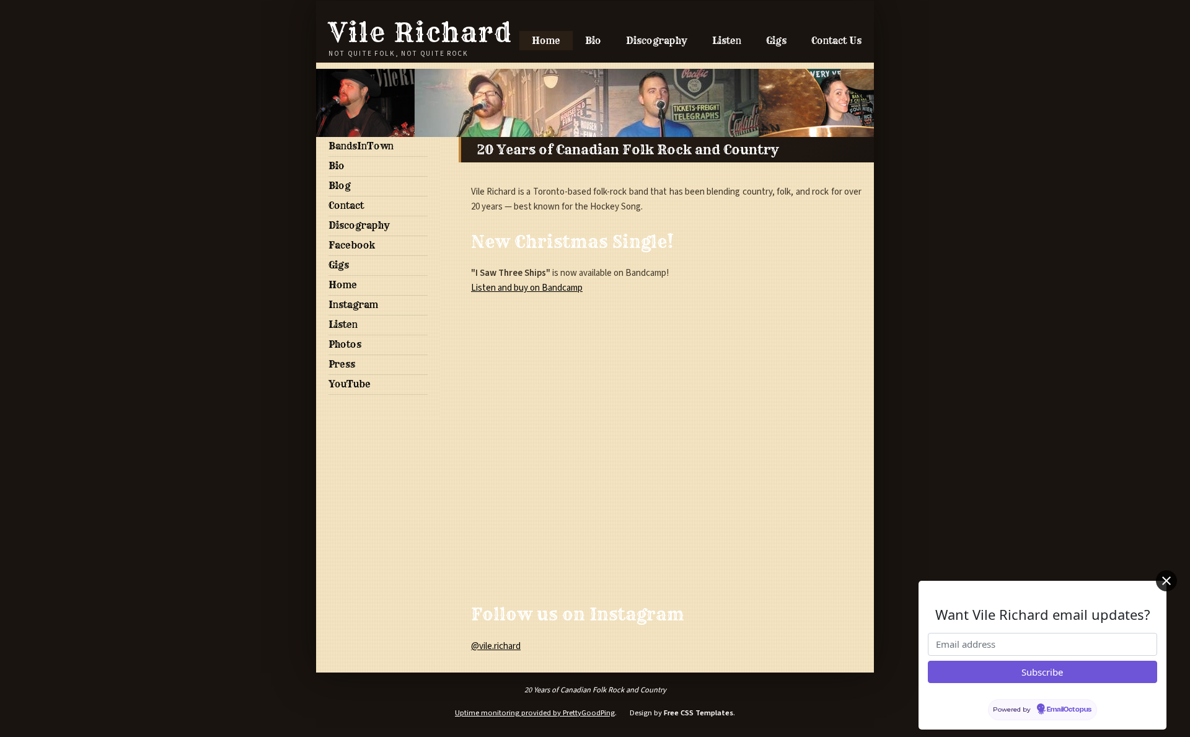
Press (341, 364)
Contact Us (836, 40)
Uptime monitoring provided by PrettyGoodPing (535, 712)
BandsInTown (361, 146)
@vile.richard (496, 646)
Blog (339, 186)
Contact (346, 205)
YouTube (349, 384)
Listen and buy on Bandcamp (527, 287)
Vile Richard (420, 32)
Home (546, 40)
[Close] (1166, 580)
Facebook (351, 245)
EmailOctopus (1069, 710)
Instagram (353, 305)
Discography (656, 40)
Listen (726, 40)
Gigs (776, 40)
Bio (593, 40)
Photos (344, 344)
